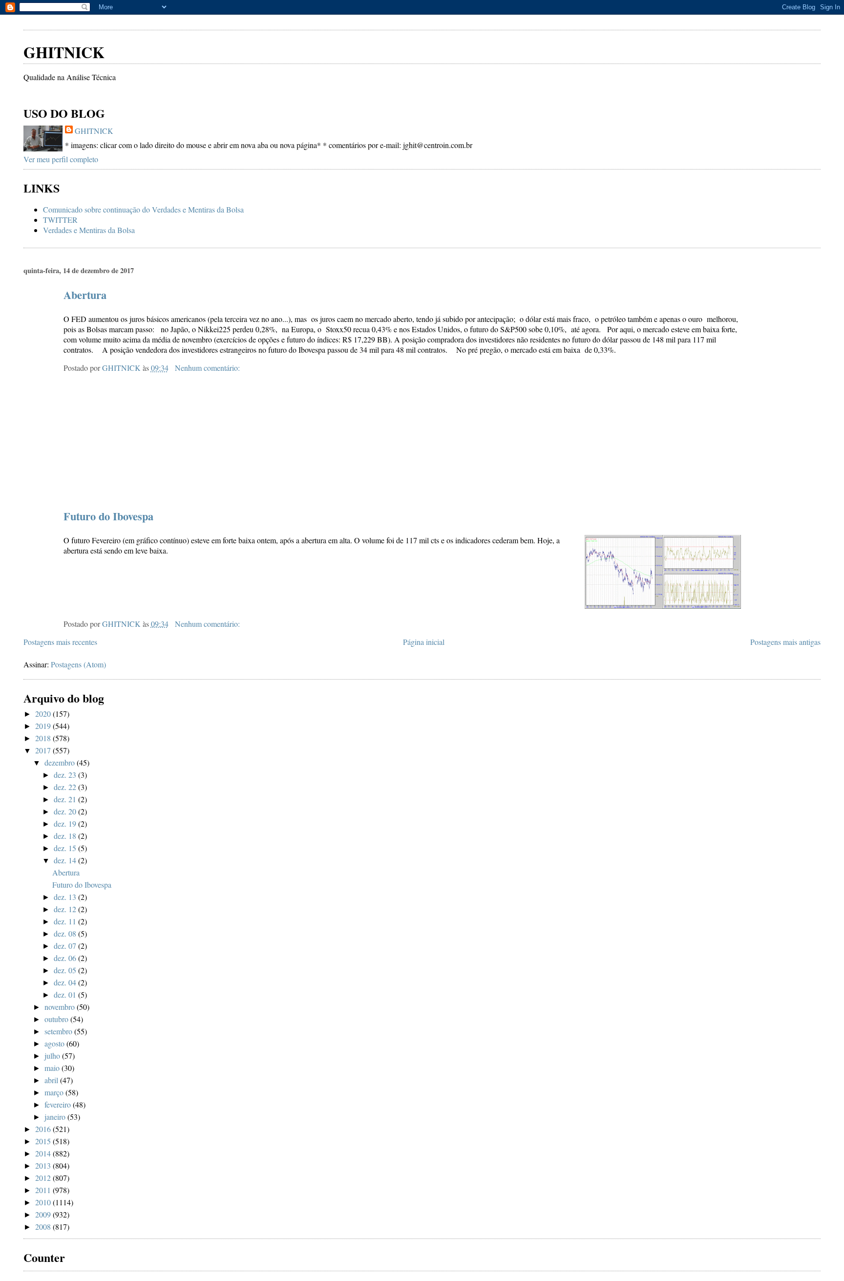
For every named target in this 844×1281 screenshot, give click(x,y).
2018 (44, 738)
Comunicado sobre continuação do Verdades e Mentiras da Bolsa (143, 209)
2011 (44, 1190)
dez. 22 (66, 787)
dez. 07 (66, 945)
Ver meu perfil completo (60, 159)
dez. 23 (66, 774)
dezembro (60, 762)
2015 (44, 1141)
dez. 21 (66, 799)
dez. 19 (66, 823)
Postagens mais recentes (60, 642)
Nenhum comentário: (208, 368)
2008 (44, 1226)
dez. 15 (66, 848)
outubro (57, 1019)
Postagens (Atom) (78, 664)
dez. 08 (66, 933)
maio (53, 1068)
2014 (44, 1153)
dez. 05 (66, 970)
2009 (44, 1214)
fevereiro (58, 1104)
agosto (55, 1043)
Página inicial (423, 642)
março (54, 1092)
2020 (44, 713)
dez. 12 (66, 909)
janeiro (55, 1116)
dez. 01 (66, 994)
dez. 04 (66, 982)
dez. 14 (66, 860)
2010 (44, 1202)
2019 (44, 726)
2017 (44, 750)
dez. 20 (66, 811)
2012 (44, 1178)
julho (53, 1055)
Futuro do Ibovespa (108, 516)
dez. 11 (66, 921)
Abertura (84, 295)
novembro (60, 1007)
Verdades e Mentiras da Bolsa (89, 230)
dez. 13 (66, 897)
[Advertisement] (137, 19)
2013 (44, 1165)
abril (52, 1080)
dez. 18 (66, 836)
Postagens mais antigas (785, 642)
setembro (59, 1031)
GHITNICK (64, 52)
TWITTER (60, 219)
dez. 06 (66, 958)
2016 (44, 1129)
